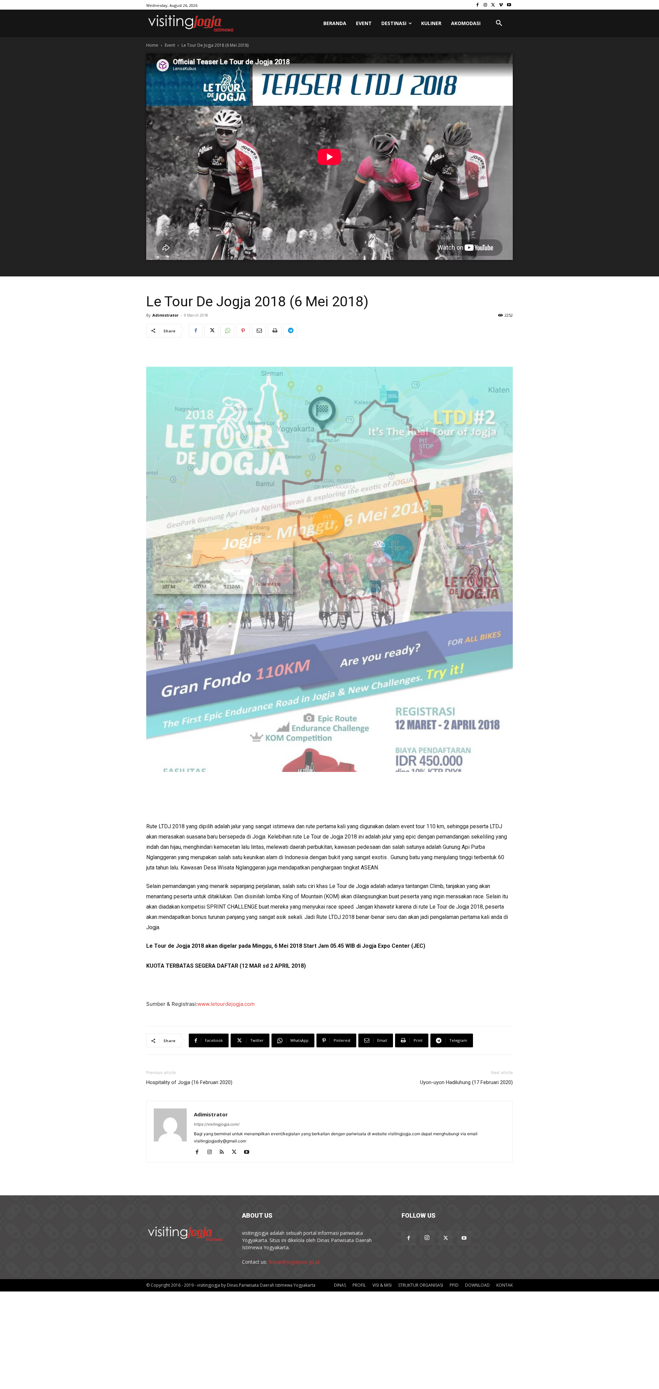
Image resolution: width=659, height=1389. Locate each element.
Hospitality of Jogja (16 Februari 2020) (189, 929)
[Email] (259, 331)
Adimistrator (165, 315)
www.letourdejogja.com (226, 850)
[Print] (274, 331)
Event (170, 45)
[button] (499, 23)
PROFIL (359, 1132)
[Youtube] (509, 5)
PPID (454, 1132)
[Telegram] (290, 331)
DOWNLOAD (477, 1132)
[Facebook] (478, 5)
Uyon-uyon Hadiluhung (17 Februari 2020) (466, 929)
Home (152, 45)
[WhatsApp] (227, 331)
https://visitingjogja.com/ (217, 971)
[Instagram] (485, 5)
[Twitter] (493, 5)
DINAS (340, 1132)
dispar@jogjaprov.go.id (293, 1108)
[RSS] (224, 999)
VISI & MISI (382, 1132)
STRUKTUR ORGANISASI (420, 1132)
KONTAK (504, 1132)
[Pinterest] (243, 331)
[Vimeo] (501, 5)
